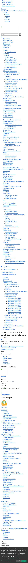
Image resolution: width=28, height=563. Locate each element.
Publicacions (6, 364)
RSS (4, 499)
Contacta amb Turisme (9, 443)
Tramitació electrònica (9, 425)
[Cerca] (20, 34)
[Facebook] (9, 10)
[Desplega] (12, 267)
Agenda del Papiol (8, 481)
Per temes (3, 508)
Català (7, 14)
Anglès (7, 17)
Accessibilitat (6, 532)
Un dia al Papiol (7, 439)
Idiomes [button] (5, 12)
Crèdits (5, 534)
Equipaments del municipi (10, 449)
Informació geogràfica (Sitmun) (11, 458)
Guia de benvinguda (8, 437)
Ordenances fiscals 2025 (14, 298)
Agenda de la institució (9, 479)
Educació (5, 512)
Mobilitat (5, 518)
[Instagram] (22, 10)
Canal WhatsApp (7, 484)
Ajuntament (7, 267)
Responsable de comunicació (11, 472)
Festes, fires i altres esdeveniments (12, 453)
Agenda (5, 357)
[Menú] (1, 37)
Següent (7, 394)
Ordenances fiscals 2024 (14, 300)
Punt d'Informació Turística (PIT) (12, 463)
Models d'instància (8, 432)
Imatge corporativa (8, 493)
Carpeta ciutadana (8, 430)
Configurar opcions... (6, 560)
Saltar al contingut (7, 2)
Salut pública (6, 524)
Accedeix (3, 376)
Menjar (5, 460)
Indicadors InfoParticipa (9, 505)
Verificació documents (9, 427)
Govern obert (4, 501)
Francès (7, 21)
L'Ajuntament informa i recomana (12, 491)
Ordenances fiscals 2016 (14, 313)
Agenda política (7, 358)
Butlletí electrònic (8, 482)
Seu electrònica (7, 327)
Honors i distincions (8, 456)
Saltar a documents (7, 4)
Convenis (7, 288)
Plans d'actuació (7, 281)
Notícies (5, 362)
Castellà (7, 16)
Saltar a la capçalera (7, 1)
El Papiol (5, 446)
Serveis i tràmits (5, 422)
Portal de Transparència (9, 503)
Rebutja (19, 560)
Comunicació (4, 470)
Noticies (5, 477)
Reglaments (8, 322)
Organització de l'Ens (9, 329)
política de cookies (14, 558)
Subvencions (8, 324)
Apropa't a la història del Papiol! (11, 436)
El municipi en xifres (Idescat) (11, 448)
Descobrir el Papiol (6, 434)
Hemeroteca (6, 489)
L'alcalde (5, 277)
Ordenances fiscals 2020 (14, 307)
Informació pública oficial (9, 269)
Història (5, 455)
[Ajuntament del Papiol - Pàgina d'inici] (10, 29)
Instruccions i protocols (11, 293)
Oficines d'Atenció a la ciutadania (12, 424)
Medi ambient (7, 517)
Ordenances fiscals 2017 (14, 312)
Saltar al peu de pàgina (8, 6)
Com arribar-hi (7, 441)
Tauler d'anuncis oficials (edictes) (14, 326)
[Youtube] (16, 10)
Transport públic (7, 468)
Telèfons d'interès (8, 467)
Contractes (8, 289)
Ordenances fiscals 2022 (14, 303)
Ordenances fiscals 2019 (9, 274)
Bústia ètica (6, 506)
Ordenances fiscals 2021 (14, 305)
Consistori (6, 279)
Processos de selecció (11, 320)
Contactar (3, 9)
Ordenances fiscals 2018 (14, 310)
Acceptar (24, 560)
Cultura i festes (7, 510)
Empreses (6, 451)
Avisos (5, 360)
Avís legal (5, 535)
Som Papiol (6, 496)
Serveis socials (7, 525)
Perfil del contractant (11, 315)
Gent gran (6, 515)
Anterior (3, 394)
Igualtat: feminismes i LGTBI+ (11, 513)
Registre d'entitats (8, 465)
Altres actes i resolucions (12, 286)
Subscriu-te (4, 407)
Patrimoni (6, 462)
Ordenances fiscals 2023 (14, 301)
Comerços (6, 444)
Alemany (7, 19)
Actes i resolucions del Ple (12, 284)
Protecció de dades (8, 539)
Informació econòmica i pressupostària (16, 291)
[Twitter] (3, 10)
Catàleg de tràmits (8, 429)
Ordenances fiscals (7, 272)
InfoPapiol (6, 494)
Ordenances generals (11, 295)
